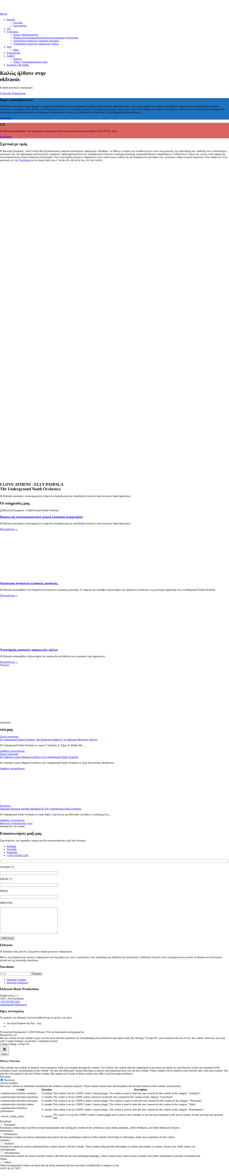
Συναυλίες (5, 805)
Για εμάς (17, 22)
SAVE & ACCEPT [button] (10, 1168)
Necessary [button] (5, 1076)
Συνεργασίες (20, 25)
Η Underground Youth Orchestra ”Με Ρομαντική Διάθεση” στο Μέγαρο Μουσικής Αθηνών (49, 739)
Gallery (11, 55)
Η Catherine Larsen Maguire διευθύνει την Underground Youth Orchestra (39, 757)
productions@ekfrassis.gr (13, 1004)
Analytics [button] (5, 1140)
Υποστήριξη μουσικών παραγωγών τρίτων (36, 43)
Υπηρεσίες (12, 31)
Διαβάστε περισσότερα (12, 751)
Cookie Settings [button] (8, 1044)
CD (9, 28)
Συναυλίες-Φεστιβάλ (18, 64)
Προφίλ (11, 19)
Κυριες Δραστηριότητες (26, 34)
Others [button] (3, 1159)
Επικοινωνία (13, 52)
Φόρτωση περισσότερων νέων (16, 823)
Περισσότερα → (9, 529)
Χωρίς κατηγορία (9, 736)
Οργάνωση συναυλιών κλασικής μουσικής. (36, 40)
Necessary (9, 1080)
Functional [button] (5, 1121)
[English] (2, 1174)
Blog (16, 49)
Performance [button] (6, 1130)
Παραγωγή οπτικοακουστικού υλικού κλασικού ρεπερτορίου (45, 37)
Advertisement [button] (7, 1149)
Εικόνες (17, 58)
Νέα (9, 46)
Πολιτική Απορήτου (17, 982)
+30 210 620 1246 (10, 1001)
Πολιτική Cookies (16, 979)
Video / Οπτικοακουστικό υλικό (30, 61)
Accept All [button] (23, 1044)
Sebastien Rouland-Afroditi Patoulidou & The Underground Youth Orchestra (40, 808)
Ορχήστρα (24, 160)
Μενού (3, 13)
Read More (6, 118)
